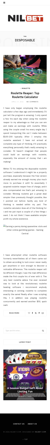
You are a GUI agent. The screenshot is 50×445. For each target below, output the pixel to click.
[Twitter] (36, 313)
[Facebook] (32, 313)
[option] (25, 375)
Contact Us (18, 424)
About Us (32, 424)
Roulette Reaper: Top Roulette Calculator (25, 95)
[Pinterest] (39, 313)
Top (26, 439)
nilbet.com (40, 432)
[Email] (43, 313)
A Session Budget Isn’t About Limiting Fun (25, 389)
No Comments (32, 102)
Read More (14, 313)
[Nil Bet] (25, 18)
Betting (25, 383)
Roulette (26, 88)
